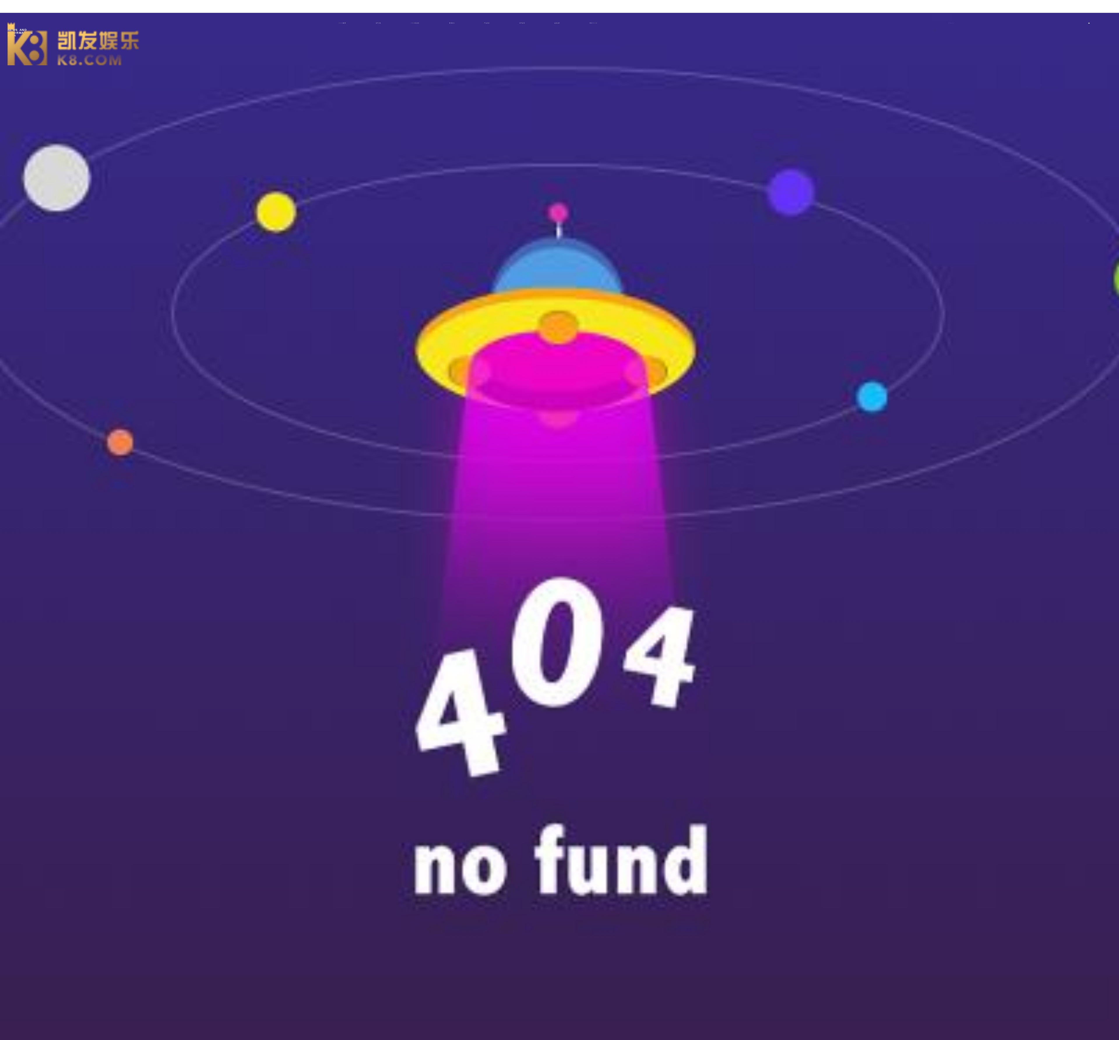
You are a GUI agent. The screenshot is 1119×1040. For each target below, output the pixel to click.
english (951, 23)
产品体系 (487, 23)
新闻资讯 (452, 23)
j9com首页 (342, 23)
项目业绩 (522, 23)
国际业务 (557, 23)
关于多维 (378, 23)
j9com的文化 (415, 23)
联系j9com (593, 23)
